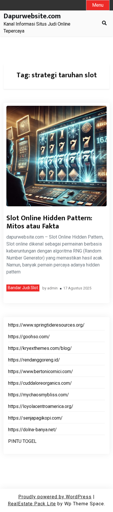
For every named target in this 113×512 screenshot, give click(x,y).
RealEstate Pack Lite (32, 503)
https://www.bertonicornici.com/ (40, 371)
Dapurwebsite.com (32, 16)
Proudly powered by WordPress (55, 497)
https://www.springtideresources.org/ (46, 325)
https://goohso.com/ (29, 336)
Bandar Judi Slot (23, 287)
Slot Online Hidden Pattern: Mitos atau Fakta (49, 222)
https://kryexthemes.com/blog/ (40, 348)
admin (52, 288)
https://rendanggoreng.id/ (34, 360)
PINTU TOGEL (22, 441)
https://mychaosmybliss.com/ (38, 395)
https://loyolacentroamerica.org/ (40, 406)
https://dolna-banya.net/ (32, 429)
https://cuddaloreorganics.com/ (40, 383)
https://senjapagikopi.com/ (35, 418)
